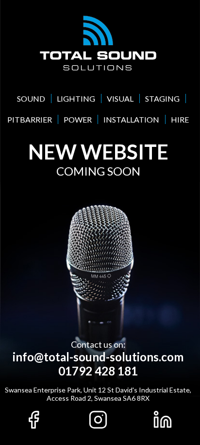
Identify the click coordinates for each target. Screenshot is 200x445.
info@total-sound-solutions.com (98, 357)
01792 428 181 (98, 371)
